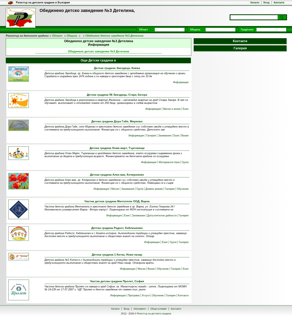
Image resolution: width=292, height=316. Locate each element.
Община (195, 29)
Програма (133, 295)
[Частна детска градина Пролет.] (18, 290)
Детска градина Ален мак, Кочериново (117, 174)
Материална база (169, 162)
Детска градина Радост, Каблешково (117, 227)
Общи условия (158, 308)
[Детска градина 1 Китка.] (18, 257)
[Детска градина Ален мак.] (18, 181)
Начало (254, 2)
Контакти (279, 2)
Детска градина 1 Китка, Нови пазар (117, 254)
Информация (181, 82)
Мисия (115, 188)
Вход (266, 2)
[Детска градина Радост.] (18, 233)
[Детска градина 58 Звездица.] (18, 101)
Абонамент (139, 308)
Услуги (146, 295)
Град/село (247, 29)
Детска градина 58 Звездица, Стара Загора (117, 94)
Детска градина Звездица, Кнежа (117, 68)
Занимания (164, 135)
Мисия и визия (172, 108)
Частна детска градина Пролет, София (117, 281)
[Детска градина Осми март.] (18, 153)
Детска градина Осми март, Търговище (117, 148)
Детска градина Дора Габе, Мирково (117, 121)
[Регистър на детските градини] (21, 18)
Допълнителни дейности (162, 215)
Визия (185, 135)
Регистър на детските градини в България (43, 2)
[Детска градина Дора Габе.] (18, 125)
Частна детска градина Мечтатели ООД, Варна (117, 201)
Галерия (151, 135)
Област (143, 29)
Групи (185, 162)
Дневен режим (154, 188)
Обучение (183, 188)
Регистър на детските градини (154, 313)
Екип (186, 108)
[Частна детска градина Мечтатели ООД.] (18, 210)
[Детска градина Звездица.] (18, 74)
